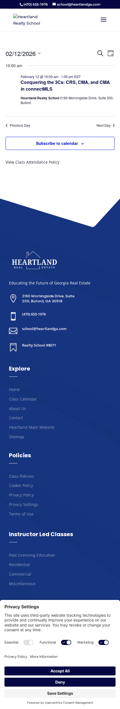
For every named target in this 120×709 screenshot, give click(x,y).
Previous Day (20, 125)
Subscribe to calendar (57, 143)
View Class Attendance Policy (32, 162)
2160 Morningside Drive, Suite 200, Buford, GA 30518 (48, 298)
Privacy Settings (23, 504)
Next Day (104, 125)
